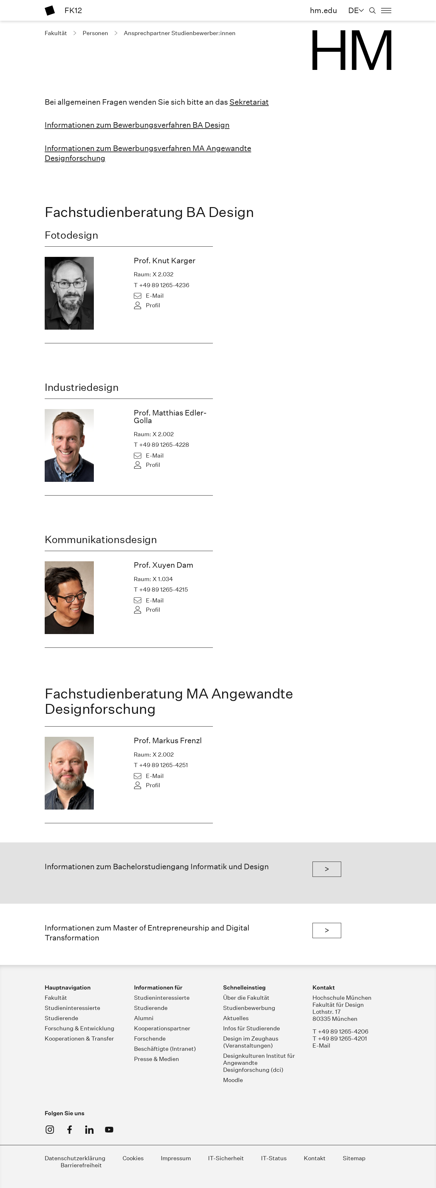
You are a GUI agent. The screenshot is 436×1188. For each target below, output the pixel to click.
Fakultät (56, 997)
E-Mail (155, 295)
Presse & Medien (156, 1059)
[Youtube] (109, 1129)
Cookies (133, 1158)
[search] (372, 10)
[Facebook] (69, 1129)
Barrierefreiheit (81, 1165)
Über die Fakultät (246, 997)
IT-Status (274, 1158)
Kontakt (315, 1158)
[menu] (386, 10)
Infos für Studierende (251, 1028)
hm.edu (323, 10)
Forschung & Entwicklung (79, 1028)
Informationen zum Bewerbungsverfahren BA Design (137, 124)
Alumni (144, 1018)
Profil (153, 305)
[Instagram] (50, 1129)
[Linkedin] (89, 1129)
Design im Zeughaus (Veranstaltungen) (250, 1042)
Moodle (233, 1080)
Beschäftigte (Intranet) (165, 1048)
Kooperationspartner (162, 1028)
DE (353, 10)
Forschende (150, 1038)
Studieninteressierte (72, 1008)
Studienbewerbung (249, 1008)
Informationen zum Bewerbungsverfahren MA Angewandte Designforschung (148, 153)
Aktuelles (236, 1018)
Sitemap (354, 1158)
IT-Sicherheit (226, 1158)
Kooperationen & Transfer (79, 1038)
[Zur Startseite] (50, 10)
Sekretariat (249, 101)
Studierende (61, 1018)
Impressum (176, 1158)
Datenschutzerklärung (75, 1158)
